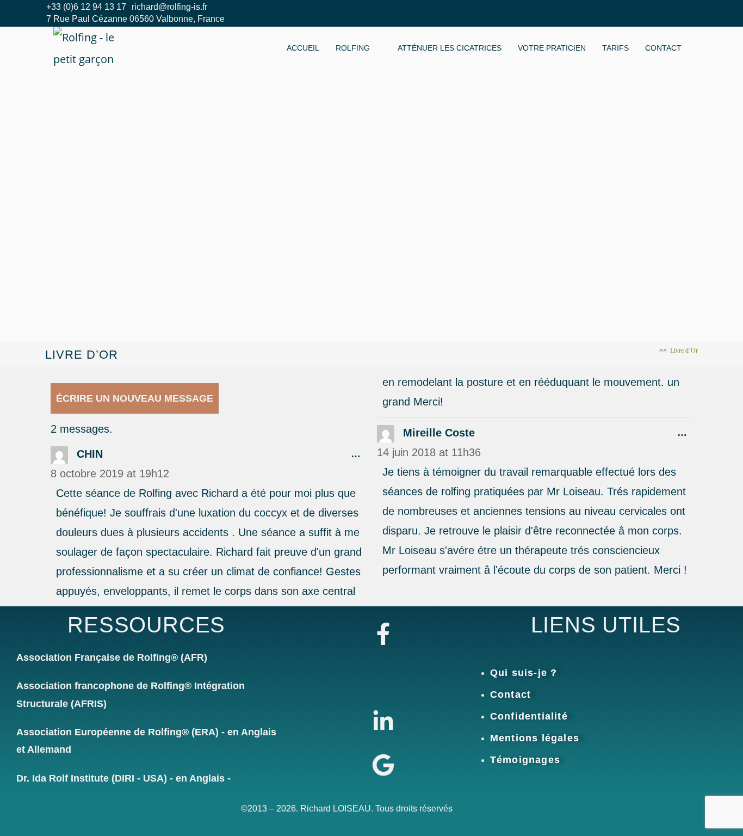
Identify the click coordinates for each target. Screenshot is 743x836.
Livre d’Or (684, 350)
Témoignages (525, 759)
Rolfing (353, 48)
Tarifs (615, 48)
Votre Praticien (552, 48)
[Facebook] (662, 13)
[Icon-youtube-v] (383, 678)
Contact (663, 48)
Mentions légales (534, 738)
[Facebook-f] (383, 633)
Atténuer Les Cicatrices (449, 48)
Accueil (303, 48)
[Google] (383, 765)
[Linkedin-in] (383, 722)
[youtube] (687, 13)
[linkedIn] (638, 13)
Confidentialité (529, 716)
